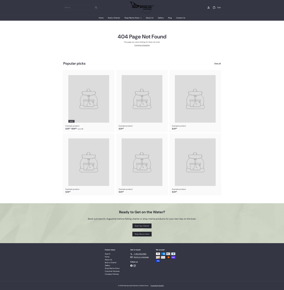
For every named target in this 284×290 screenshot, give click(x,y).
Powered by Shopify (157, 286)
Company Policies (112, 274)
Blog (170, 18)
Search (107, 254)
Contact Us (180, 18)
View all (217, 63)
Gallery (161, 18)
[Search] (96, 7)
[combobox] (81, 7)
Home (101, 18)
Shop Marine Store (132, 18)
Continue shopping (142, 45)
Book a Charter (114, 18)
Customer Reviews (112, 271)
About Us (149, 18)
